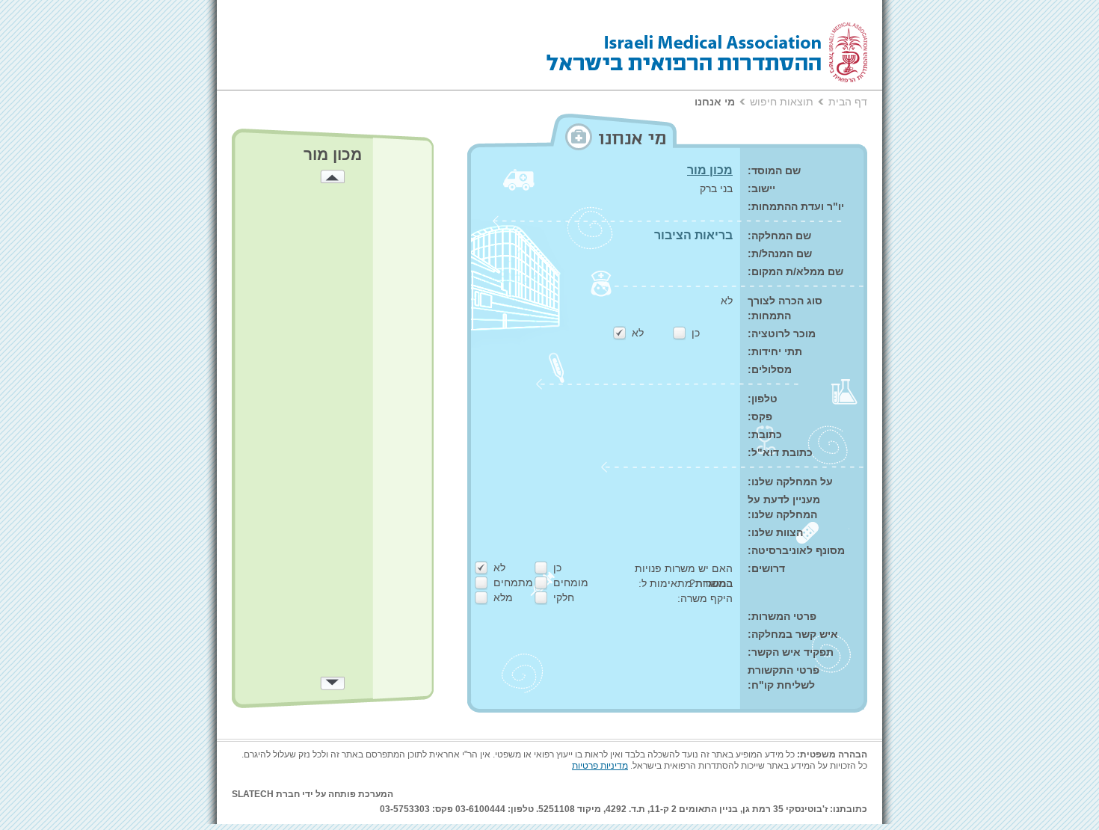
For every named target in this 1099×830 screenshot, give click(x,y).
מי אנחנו (715, 102)
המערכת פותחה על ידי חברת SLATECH (312, 794)
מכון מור (710, 170)
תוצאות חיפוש (781, 102)
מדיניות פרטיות (600, 765)
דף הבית (847, 102)
